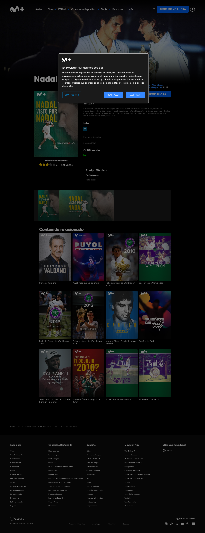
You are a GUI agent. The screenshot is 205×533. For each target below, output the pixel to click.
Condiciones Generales (133, 463)
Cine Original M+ (16, 455)
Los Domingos (53, 459)
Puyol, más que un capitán (86, 283)
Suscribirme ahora (173, 9)
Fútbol (62, 9)
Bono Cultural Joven (132, 494)
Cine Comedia (15, 463)
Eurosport (90, 494)
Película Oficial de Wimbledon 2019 (54, 342)
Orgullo (13, 506)
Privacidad (111, 524)
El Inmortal (52, 471)
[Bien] (50, 164)
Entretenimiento (16, 502)
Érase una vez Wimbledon (118, 399)
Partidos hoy (91, 502)
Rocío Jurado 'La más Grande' (59, 482)
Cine (50, 9)
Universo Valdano (47, 283)
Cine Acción (14, 467)
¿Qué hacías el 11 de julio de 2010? (86, 400)
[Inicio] (17, 9)
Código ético (129, 467)
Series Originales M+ (18, 486)
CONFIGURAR (71, 95)
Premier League (92, 463)
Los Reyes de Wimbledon (151, 283)
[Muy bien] (54, 164)
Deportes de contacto (94, 490)
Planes (127, 482)
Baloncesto (90, 474)
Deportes (117, 9)
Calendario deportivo (83, 9)
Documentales (15, 498)
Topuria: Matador (92, 486)
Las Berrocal (53, 474)
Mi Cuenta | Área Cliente (134, 459)
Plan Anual (129, 490)
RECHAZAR (113, 95)
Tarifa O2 (128, 498)
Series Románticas (17, 490)
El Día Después (92, 467)
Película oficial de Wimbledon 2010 (120, 284)
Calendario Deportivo (94, 498)
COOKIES (126, 524)
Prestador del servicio (77, 524)
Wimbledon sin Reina (149, 399)
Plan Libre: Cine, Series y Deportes (137, 474)
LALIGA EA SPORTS (93, 459)
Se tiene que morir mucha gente (60, 467)
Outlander (52, 463)
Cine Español (15, 459)
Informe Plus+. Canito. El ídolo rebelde (121, 342)
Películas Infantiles (17, 478)
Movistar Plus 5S (54, 506)
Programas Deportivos (56, 498)
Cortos (12, 471)
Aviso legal (96, 524)
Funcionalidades (131, 455)
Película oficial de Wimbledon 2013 (87, 342)
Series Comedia (16, 494)
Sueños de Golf (146, 341)
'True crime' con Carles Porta (59, 486)
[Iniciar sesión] (192, 9)
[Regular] (47, 164)
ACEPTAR (135, 95)
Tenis (104, 9)
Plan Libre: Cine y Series (134, 478)
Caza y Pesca (53, 502)
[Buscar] (154, 9)
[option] (48, 205)
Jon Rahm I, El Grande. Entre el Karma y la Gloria (54, 400)
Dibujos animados (55, 494)
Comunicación (130, 506)
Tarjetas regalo (130, 502)
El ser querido (53, 451)
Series (38, 9)
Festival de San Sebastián (57, 490)
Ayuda (169, 451)
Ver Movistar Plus (131, 451)
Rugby (88, 482)
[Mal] (43, 164)
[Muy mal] (40, 164)
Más (131, 9)
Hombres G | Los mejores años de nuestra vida (65, 478)
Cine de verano (16, 474)
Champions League (93, 455)
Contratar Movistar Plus (133, 471)
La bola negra (53, 455)
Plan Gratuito (130, 486)
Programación (91, 506)
